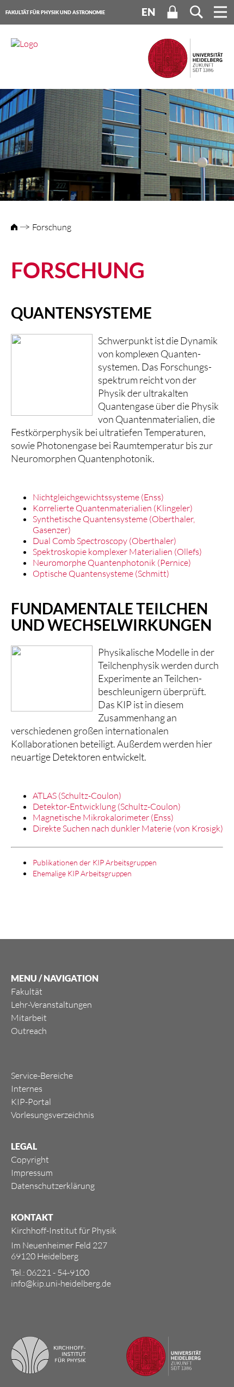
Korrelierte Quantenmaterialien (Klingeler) (113, 508)
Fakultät (26, 991)
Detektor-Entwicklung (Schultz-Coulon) (107, 806)
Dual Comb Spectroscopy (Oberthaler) (104, 540)
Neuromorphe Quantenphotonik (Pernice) (112, 562)
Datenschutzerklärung (53, 1185)
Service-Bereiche (42, 1075)
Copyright (30, 1159)
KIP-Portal (31, 1101)
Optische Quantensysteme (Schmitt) (101, 573)
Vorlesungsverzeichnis (52, 1114)
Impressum (32, 1172)
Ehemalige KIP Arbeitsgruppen (82, 873)
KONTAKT (32, 1217)
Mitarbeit (29, 1017)
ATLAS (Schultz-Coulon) (77, 795)
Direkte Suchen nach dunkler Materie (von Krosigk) (128, 828)
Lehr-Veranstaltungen (51, 1004)
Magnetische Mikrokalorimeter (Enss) (103, 817)
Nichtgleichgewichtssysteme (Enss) (98, 497)
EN (148, 12)
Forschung (51, 227)
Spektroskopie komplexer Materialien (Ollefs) (117, 551)
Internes (26, 1088)
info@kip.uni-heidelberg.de (61, 1283)
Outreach (29, 1030)
